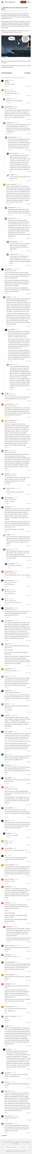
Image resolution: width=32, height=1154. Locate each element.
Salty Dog (6, 778)
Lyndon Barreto (8, 1123)
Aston (7, 549)
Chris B (11, 364)
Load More (4, 1135)
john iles (6, 1082)
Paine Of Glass (8, 879)
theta (5, 80)
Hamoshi (6, 704)
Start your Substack (12, 1147)
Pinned (7, 82)
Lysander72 (9, 122)
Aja (5, 450)
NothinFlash (7, 765)
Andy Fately (7, 731)
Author (8, 489)
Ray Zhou (6, 589)
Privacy (17, 1142)
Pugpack (6, 1091)
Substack (8, 1151)
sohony (6, 787)
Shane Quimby (8, 865)
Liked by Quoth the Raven (11, 91)
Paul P (6, 598)
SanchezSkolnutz (8, 620)
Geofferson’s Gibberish (10, 1016)
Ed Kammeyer (13, 153)
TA (5, 676)
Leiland (8, 99)
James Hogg (7, 954)
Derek (6, 715)
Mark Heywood (8, 962)
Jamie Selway (7, 497)
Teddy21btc (11, 218)
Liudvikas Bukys (8, 571)
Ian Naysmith (7, 886)
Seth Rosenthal (8, 1116)
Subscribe (23, 2)
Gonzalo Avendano (11, 184)
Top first (28, 73)
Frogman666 (7, 690)
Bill (5, 855)
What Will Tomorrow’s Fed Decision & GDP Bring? (14, 8)
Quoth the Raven (5, 10)
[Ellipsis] (30, 80)
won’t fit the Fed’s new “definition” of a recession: (15, 31)
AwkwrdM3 (7, 1072)
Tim (5, 754)
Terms (21, 1142)
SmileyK (8, 297)
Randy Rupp (7, 106)
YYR (11, 175)
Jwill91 (6, 841)
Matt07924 (7, 474)
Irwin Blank (7, 808)
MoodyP (6, 507)
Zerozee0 (6, 269)
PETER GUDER (8, 974)
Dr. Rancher (7, 848)
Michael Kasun (8, 1006)
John (5, 89)
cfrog (5, 1026)
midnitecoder (7, 608)
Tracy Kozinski (8, 404)
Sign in (29, 2)
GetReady (6, 984)
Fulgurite (6, 820)
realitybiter (7, 903)
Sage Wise (7, 669)
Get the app (23, 1147)
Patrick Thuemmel (9, 945)
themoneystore (8, 580)
